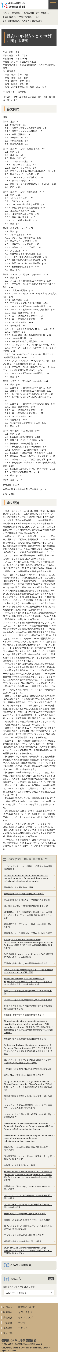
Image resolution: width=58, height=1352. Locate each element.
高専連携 (7, 1328)
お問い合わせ (25, 1312)
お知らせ (7, 1307)
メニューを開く (53, 4)
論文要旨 (22, 92)
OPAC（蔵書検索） (22, 1265)
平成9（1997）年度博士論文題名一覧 (20, 17)
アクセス (23, 1328)
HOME (6, 13)
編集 (51, 1279)
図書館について (26, 1307)
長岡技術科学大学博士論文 (36, 13)
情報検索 (16, 13)
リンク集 (7, 1333)
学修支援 (7, 1323)
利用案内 (7, 1312)
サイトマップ (25, 1317)
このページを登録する (16, 1293)
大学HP (22, 1323)
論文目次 (10, 92)
